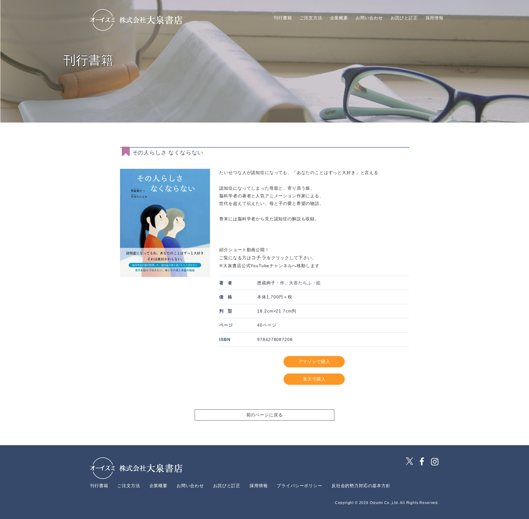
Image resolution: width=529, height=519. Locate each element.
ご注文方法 (311, 18)
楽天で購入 (314, 379)
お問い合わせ (369, 18)
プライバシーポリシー (299, 485)
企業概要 (339, 18)
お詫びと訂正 (404, 18)
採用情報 (435, 18)
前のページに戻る (264, 414)
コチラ (259, 257)
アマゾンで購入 (314, 361)
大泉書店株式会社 (136, 20)
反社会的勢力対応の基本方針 (361, 485)
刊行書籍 (283, 18)
